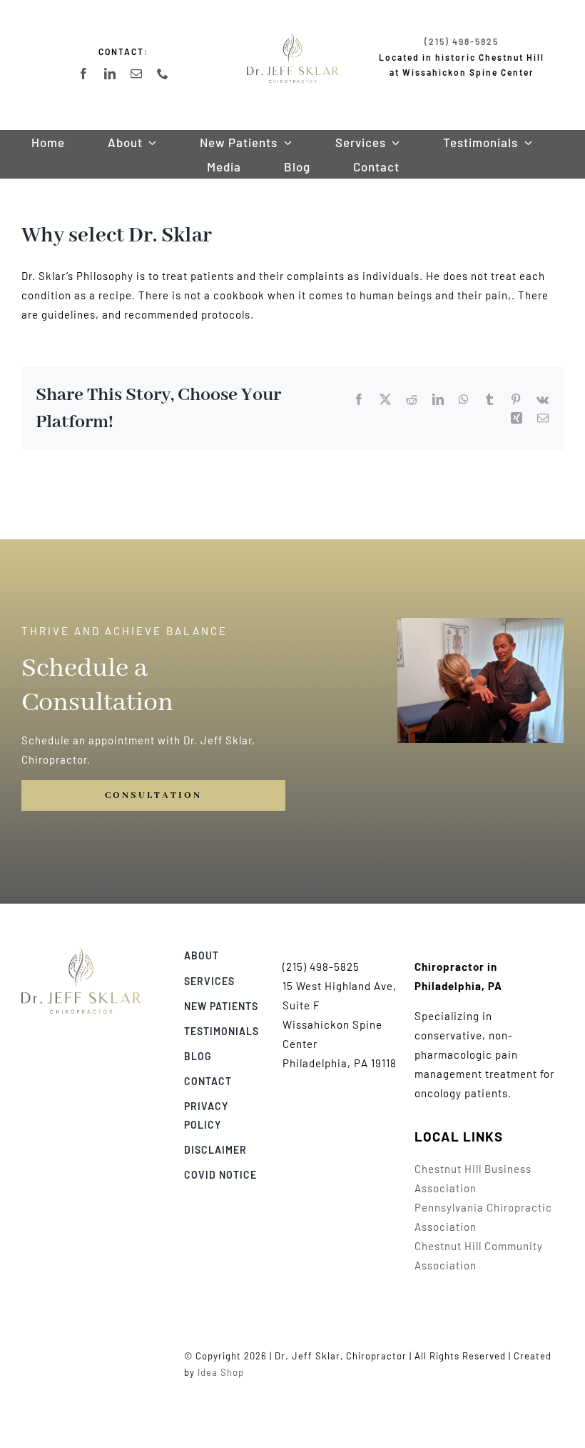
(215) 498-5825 (461, 41)
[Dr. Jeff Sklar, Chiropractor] (81, 951)
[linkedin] (110, 73)
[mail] (137, 73)
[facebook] (84, 73)
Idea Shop (221, 1372)
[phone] (163, 73)
